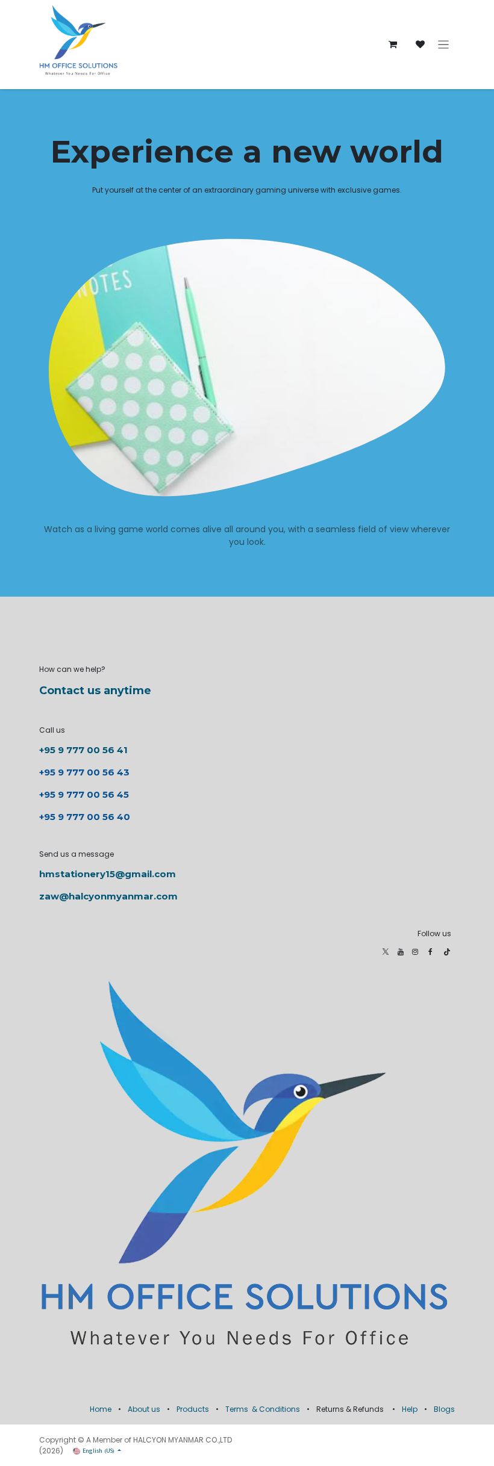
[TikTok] (447, 952)
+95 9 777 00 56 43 (85, 772)
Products (193, 1409)
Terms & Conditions (262, 1409)
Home (100, 1409)
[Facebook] (430, 952)
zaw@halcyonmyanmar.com (108, 896)
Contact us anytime (95, 690)
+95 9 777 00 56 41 (83, 750)
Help (409, 1409)
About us (144, 1409)
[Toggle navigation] (443, 45)
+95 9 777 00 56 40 (84, 816)
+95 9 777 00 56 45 (84, 794)
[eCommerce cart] (392, 44)
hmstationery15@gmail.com (107, 874)
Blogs (444, 1409)
